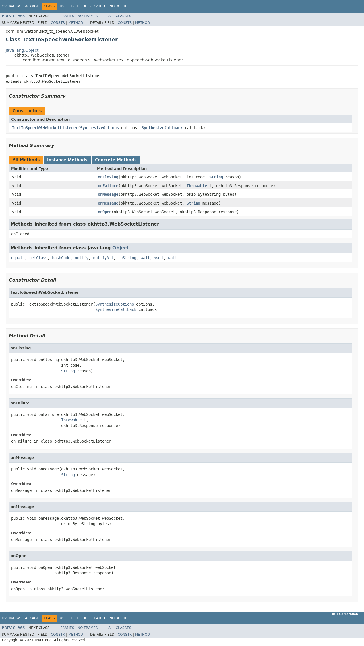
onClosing (108, 177)
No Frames (88, 16)
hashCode (61, 257)
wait (145, 257)
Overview (11, 6)
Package (31, 6)
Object (120, 248)
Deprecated (93, 6)
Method (75, 23)
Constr (58, 23)
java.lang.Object (22, 50)
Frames (67, 16)
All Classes (119, 16)
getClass (38, 257)
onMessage (108, 194)
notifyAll (103, 257)
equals (18, 257)
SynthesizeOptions (99, 127)
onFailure (108, 185)
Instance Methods (67, 160)
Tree (74, 6)
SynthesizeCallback (162, 127)
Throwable (197, 185)
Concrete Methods (115, 160)
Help (127, 6)
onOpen (104, 212)
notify (81, 257)
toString (127, 257)
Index (113, 6)
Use (63, 6)
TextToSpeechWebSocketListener (45, 127)
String (216, 177)
